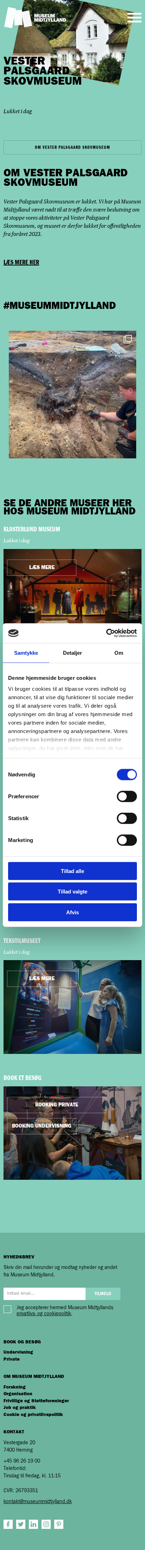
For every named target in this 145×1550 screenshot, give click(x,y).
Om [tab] (118, 652)
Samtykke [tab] (26, 652)
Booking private (56, 1105)
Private (12, 1359)
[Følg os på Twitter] (21, 1524)
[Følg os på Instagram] (46, 1524)
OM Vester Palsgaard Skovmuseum (72, 147)
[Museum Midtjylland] (35, 17)
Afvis (72, 912)
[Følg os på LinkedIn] (33, 1524)
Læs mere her (21, 262)
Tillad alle (72, 871)
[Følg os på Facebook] (8, 1524)
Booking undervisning (41, 1126)
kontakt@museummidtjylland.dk (38, 1501)
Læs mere (42, 567)
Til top (110, 1533)
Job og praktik (20, 1407)
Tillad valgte (72, 892)
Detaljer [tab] (72, 652)
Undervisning (18, 1352)
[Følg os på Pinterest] (59, 1524)
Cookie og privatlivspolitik (33, 1414)
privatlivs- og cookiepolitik (44, 1313)
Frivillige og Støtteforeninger (36, 1401)
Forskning (15, 1387)
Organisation (18, 1394)
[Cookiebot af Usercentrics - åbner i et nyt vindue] (106, 633)
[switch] (127, 796)
